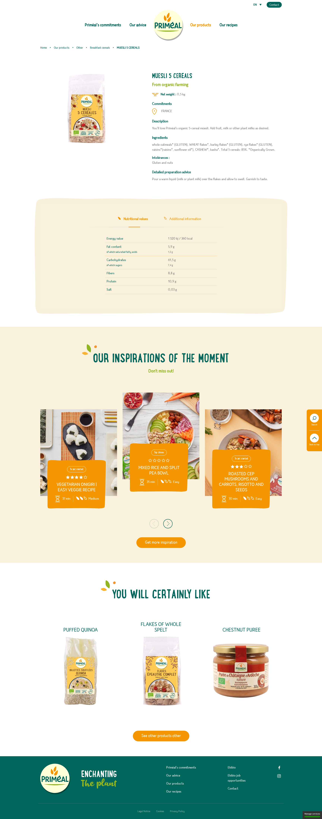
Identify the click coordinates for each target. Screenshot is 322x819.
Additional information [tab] (185, 219)
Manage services (312, 814)
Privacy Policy (177, 811)
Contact (274, 5)
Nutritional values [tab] (136, 219)
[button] (154, 523)
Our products (175, 783)
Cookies (160, 811)
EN (255, 4)
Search (314, 425)
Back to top (314, 445)
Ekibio (232, 767)
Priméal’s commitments (181, 767)
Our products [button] (200, 25)
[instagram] (279, 776)
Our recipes (228, 25)
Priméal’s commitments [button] (103, 25)
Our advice (138, 25)
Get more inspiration (161, 542)
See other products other (161, 736)
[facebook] (279, 767)
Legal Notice (144, 811)
